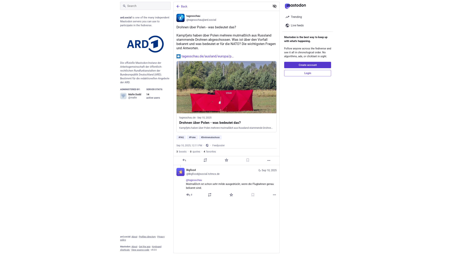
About (134, 236)
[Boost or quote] (205, 160)
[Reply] (184, 160)
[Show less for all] (274, 6)
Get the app (144, 246)
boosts (181, 151)
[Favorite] (226, 160)
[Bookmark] (248, 160)
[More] (269, 160)
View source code (140, 249)
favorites (210, 151)
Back (184, 6)
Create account (308, 65)
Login (307, 73)
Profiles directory (147, 236)
